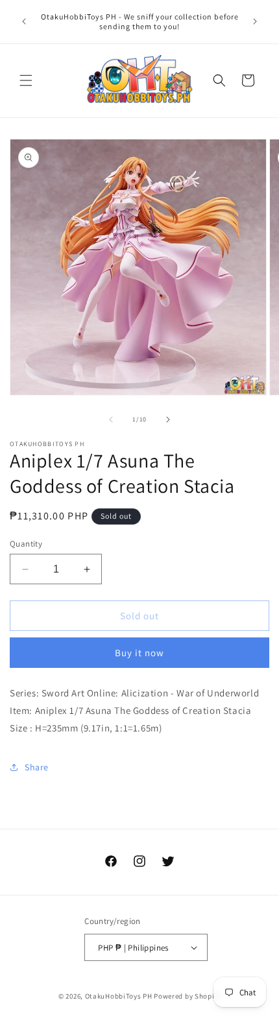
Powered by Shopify (187, 996)
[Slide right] (168, 419)
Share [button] (37, 767)
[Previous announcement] (24, 21)
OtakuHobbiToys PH (118, 996)
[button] (26, 80)
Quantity (26, 543)
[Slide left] (111, 419)
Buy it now (139, 652)
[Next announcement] (255, 21)
